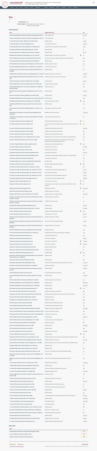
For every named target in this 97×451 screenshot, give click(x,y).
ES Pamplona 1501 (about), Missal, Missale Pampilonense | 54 (23, 152)
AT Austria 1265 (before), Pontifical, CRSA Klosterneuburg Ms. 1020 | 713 (26, 38)
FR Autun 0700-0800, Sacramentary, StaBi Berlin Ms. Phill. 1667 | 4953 (25, 229)
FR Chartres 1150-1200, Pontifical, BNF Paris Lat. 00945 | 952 (23, 265)
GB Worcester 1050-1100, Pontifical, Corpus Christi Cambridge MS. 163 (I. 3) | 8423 (26, 354)
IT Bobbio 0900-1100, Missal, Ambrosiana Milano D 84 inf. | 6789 (24, 365)
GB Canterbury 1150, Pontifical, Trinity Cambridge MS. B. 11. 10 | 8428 (25, 342)
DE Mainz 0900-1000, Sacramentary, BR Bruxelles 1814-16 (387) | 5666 (25, 84)
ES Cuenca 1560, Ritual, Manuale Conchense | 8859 (21, 131)
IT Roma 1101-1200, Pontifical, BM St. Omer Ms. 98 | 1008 (22, 389)
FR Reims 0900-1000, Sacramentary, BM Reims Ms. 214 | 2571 (23, 317)
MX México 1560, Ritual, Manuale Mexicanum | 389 (21, 436)
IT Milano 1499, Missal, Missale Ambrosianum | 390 (21, 381)
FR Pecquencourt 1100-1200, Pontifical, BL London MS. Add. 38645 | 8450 (26, 314)
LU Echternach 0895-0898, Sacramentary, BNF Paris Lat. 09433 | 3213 (25, 409)
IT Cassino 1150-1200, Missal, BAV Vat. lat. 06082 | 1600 (22, 371)
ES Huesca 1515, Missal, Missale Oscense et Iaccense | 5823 (23, 139)
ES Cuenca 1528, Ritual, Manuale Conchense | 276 (21, 128)
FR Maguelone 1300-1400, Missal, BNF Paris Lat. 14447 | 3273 (23, 299)
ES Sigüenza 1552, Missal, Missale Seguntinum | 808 (21, 164)
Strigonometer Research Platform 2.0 (17, 446)
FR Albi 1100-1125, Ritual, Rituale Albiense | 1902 (20, 191)
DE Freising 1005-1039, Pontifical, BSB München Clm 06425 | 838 (24, 61)
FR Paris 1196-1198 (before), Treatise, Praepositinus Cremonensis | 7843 (26, 311)
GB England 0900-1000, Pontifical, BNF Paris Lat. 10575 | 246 (23, 345)
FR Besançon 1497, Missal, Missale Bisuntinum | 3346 (21, 259)
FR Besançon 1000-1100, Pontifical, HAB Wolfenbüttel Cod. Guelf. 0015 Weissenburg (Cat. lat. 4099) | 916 (26, 256)
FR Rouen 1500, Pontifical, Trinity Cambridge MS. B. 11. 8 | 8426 (24, 319)
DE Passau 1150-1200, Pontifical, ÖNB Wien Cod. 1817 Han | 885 (24, 95)
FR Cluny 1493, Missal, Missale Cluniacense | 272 (20, 272)
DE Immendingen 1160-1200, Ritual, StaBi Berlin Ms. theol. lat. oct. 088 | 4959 (26, 77)
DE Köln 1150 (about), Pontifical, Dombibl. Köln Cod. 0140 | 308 (24, 81)
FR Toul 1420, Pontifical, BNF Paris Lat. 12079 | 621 (21, 328)
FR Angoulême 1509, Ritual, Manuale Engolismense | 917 (22, 205)
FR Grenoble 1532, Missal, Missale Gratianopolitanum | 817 (23, 288)
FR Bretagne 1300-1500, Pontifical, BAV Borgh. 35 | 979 (22, 262)
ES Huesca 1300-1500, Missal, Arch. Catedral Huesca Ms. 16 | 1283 (24, 136)
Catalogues (37, 7)
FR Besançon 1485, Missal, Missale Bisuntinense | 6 (21, 252)
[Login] (93, 2)
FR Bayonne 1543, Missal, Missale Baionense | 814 (21, 241)
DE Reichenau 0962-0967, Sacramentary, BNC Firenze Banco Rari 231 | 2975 (25, 104)
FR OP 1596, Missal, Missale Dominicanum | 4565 (20, 305)
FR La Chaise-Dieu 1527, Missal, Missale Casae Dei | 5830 (22, 291)
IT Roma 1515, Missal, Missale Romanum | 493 (20, 392)
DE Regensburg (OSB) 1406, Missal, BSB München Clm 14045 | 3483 (24, 101)
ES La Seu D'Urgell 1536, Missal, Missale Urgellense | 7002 (22, 144)
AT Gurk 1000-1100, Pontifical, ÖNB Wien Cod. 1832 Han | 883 (23, 41)
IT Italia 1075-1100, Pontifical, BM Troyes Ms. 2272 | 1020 (22, 378)
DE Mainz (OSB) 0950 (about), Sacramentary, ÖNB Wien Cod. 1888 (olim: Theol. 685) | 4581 (26, 87)
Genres (21, 7)
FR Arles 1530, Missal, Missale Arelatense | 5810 (20, 211)
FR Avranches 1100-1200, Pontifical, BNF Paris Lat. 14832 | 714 (23, 232)
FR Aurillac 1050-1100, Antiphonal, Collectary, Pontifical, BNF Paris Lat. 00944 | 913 (26, 217)
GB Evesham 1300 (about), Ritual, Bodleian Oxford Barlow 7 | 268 (24, 351)
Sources (12, 7)
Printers (31, 7)
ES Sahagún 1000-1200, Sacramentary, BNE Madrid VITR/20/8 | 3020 (25, 161)
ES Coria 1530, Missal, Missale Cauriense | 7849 (20, 434)
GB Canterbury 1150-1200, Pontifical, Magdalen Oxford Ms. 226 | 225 (25, 339)
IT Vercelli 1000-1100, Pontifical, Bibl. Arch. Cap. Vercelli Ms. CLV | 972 (25, 407)
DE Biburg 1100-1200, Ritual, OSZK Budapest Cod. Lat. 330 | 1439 (24, 55)
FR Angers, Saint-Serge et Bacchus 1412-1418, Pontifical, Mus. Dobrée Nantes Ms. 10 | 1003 (25, 197)
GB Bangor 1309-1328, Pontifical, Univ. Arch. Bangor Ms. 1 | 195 (24, 337)
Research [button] (75, 7)
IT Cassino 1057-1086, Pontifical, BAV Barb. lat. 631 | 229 (22, 368)
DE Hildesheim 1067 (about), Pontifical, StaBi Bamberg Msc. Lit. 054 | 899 (26, 74)
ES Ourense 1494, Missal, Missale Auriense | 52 (20, 146)
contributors (13, 444)
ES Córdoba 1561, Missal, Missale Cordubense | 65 (21, 121)
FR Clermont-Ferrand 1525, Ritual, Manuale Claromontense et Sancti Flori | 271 (25, 269)
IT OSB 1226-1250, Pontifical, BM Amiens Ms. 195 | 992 (21, 387)
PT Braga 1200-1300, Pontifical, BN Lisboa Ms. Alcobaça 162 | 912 (24, 418)
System (46, 7)
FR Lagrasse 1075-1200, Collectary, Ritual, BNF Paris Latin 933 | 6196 (25, 294)
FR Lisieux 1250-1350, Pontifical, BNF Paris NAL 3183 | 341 (22, 297)
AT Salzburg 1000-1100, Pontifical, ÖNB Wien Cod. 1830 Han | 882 (24, 46)
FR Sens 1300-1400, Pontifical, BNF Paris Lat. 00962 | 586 (22, 322)
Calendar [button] (64, 7)
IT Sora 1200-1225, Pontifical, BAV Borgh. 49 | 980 (20, 395)
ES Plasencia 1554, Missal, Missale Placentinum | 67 (21, 158)
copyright (21, 444)
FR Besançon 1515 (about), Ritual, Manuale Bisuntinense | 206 (24, 249)
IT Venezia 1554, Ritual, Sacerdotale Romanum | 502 (21, 401)
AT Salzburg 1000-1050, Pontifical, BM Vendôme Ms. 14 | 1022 (23, 49)
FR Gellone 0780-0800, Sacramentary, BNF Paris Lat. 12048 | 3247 (24, 282)
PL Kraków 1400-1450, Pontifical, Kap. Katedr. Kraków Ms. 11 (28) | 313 (25, 412)
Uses (17, 7)
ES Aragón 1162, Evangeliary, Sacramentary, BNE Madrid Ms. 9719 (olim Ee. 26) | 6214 (26, 117)
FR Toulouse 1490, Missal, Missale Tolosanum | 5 (20, 331)
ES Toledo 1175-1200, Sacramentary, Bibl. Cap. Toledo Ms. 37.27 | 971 (25, 169)
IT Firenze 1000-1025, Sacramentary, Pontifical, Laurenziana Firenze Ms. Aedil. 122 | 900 (26, 374)
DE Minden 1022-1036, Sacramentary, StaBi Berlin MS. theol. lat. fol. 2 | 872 (25, 91)
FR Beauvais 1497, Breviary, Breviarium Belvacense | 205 (22, 247)
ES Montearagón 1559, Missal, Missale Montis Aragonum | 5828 (24, 431)
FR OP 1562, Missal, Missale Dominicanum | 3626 (20, 302)
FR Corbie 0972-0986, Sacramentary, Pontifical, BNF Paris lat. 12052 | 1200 (25, 276)
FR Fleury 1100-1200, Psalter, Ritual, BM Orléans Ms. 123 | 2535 (23, 279)
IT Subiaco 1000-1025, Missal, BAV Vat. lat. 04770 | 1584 (22, 398)
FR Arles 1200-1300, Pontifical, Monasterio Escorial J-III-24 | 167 (24, 208)
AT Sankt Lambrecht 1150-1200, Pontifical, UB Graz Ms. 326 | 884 (24, 52)
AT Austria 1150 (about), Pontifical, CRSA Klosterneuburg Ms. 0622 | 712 (26, 35)
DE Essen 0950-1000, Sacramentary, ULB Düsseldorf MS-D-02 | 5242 (25, 58)
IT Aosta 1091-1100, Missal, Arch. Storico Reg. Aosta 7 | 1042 (23, 362)
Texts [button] (69, 7)
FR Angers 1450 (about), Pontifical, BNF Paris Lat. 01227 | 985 (23, 194)
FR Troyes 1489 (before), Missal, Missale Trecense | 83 (22, 334)
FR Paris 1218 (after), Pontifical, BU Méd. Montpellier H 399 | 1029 (24, 308)
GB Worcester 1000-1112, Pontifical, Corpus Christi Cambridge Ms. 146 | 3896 (26, 359)
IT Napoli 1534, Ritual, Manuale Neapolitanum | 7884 (21, 384)
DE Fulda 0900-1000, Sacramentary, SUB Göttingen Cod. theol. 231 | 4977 (26, 63)
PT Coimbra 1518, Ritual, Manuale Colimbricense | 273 (22, 421)
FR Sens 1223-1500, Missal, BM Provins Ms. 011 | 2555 (21, 325)
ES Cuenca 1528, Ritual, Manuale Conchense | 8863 (21, 134)
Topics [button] (57, 7)
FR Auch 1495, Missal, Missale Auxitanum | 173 (20, 214)
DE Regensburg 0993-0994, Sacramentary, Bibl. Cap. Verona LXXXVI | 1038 (26, 98)
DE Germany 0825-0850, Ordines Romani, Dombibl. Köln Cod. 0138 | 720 (25, 66)
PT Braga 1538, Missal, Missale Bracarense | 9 (20, 415)
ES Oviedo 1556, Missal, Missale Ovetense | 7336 (20, 149)
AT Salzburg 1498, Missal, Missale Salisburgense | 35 (21, 44)
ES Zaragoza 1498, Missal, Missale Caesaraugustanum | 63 (23, 178)
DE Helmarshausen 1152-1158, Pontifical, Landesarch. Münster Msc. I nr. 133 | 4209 (26, 70)
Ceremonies (52, 7)
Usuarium (16, 3)
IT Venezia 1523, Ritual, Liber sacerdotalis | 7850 (20, 404)
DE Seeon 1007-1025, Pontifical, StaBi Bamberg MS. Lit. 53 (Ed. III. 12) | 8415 (25, 108)
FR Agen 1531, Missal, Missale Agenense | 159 (19, 181)
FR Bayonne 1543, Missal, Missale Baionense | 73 (20, 235)
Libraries (26, 7)
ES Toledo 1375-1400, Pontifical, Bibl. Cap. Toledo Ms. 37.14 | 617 (24, 166)
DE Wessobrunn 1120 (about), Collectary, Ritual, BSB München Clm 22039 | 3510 (25, 113)
